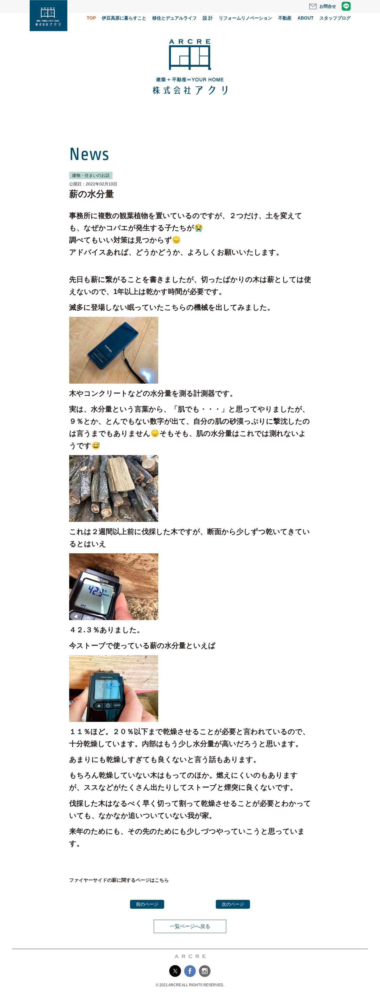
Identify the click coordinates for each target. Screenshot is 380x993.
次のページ (233, 904)
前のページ (147, 904)
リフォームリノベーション (245, 17)
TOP (91, 17)
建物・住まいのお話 (91, 175)
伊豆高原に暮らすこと (124, 17)
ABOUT (305, 17)
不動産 (285, 17)
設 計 (208, 17)
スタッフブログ (335, 17)
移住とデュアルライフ (174, 17)
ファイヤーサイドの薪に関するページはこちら (119, 880)
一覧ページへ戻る (190, 926)
